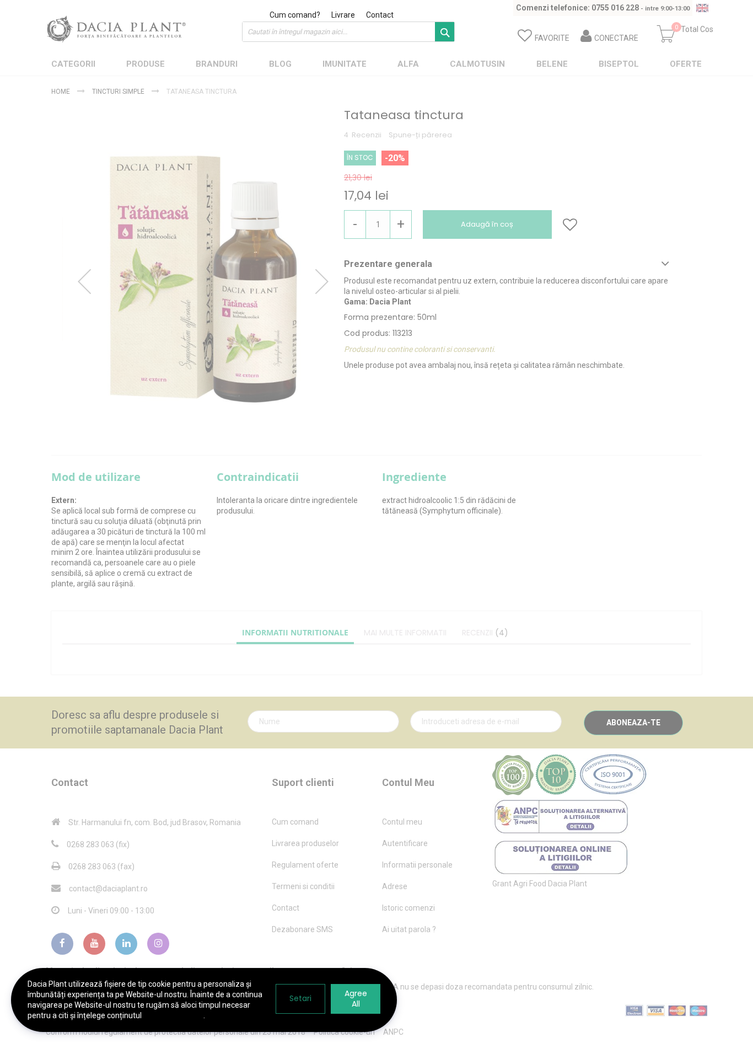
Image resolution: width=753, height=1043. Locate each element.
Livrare (343, 14)
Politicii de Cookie (173, 1015)
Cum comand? (295, 14)
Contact (380, 14)
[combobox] (349, 31)
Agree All (356, 998)
